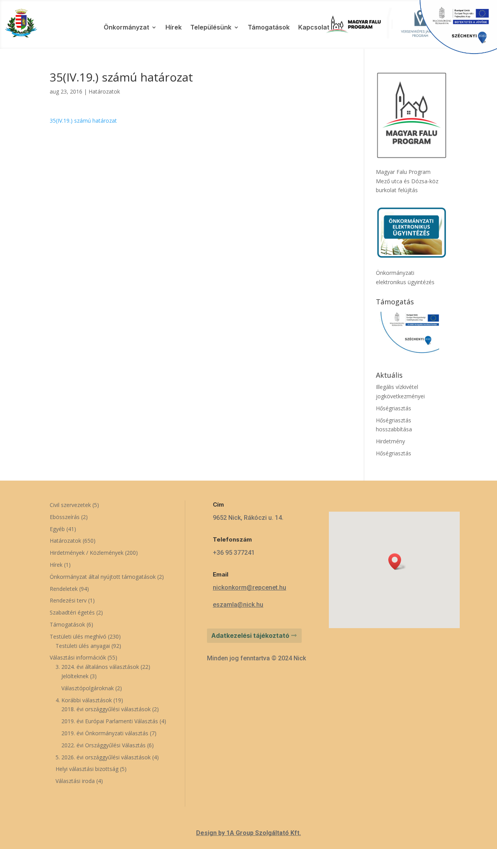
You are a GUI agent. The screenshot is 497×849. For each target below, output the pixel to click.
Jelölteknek (75, 676)
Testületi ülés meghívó (78, 636)
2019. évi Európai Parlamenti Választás (109, 721)
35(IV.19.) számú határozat (83, 120)
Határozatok (104, 91)
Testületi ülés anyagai (83, 645)
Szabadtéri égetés (72, 612)
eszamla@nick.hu (238, 604)
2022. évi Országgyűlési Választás (103, 745)
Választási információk (78, 657)
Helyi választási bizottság (87, 769)
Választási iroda (75, 781)
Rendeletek (64, 588)
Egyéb (57, 529)
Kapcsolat (313, 27)
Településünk (210, 27)
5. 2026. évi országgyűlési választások (103, 757)
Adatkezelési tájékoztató (250, 635)
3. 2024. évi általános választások (97, 666)
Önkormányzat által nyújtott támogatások (103, 576)
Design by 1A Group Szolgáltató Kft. (248, 833)
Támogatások (269, 27)
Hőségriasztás (393, 408)
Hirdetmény (390, 441)
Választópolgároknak (87, 688)
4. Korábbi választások (84, 700)
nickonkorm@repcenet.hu (249, 587)
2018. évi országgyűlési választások (106, 709)
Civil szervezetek (70, 505)
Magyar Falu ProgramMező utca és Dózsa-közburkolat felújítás (407, 181)
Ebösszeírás (65, 517)
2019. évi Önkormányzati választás (104, 733)
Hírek (173, 27)
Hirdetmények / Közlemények (86, 552)
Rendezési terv (68, 600)
